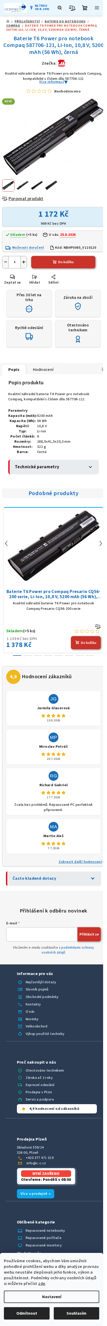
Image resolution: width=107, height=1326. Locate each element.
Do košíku (66, 262)
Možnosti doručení (28, 247)
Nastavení (51, 1297)
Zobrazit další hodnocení (80, 861)
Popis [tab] (13, 369)
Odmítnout (26, 1313)
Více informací (51, 81)
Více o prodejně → (36, 1193)
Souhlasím (76, 1313)
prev (6, 543)
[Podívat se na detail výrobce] (61, 63)
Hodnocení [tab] (43, 369)
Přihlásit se (89, 934)
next (101, 543)
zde (41, 1283)
